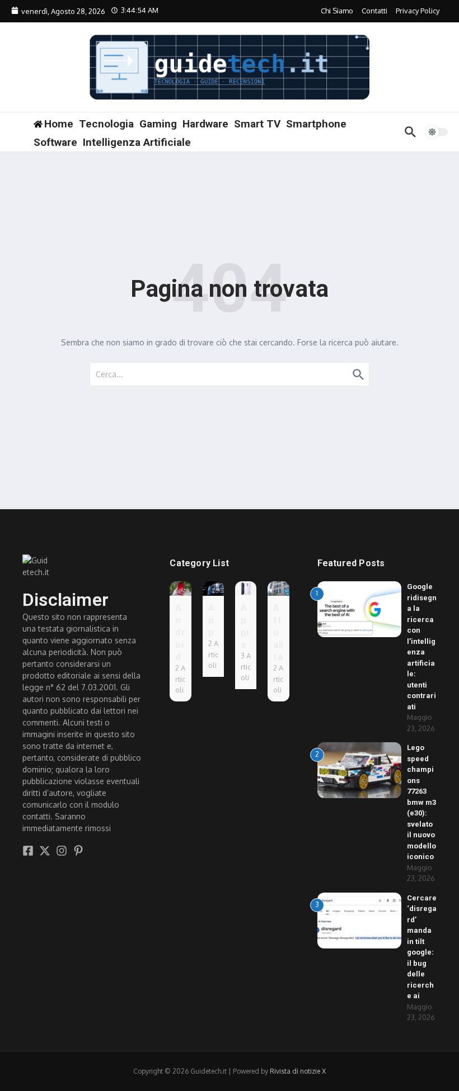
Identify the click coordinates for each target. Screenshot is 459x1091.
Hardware (205, 123)
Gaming (158, 123)
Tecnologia (106, 123)
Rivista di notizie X (298, 1071)
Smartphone (316, 123)
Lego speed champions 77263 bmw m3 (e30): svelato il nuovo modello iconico (421, 802)
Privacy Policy (417, 10)
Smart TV (257, 123)
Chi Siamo (337, 10)
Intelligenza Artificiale (137, 142)
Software (55, 142)
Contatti (374, 10)
